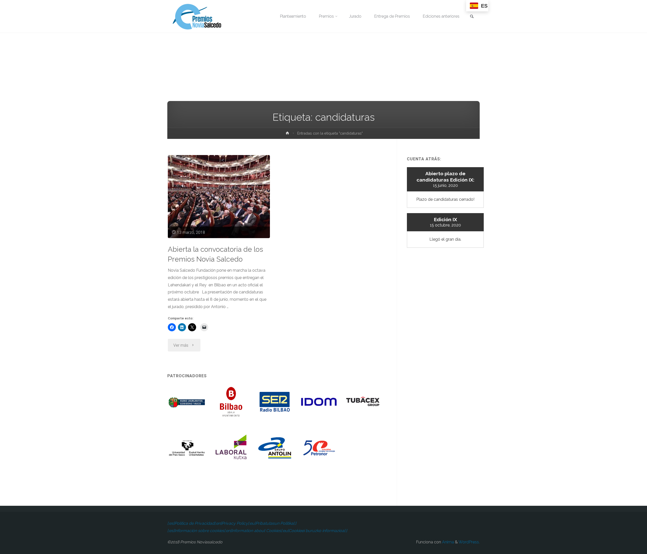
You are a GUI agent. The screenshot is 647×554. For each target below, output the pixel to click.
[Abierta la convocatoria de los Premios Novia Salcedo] (219, 196)
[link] (472, 17)
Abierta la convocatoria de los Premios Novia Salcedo (215, 254)
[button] (187, 405)
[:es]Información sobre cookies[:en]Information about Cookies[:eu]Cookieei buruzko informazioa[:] (257, 530)
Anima (447, 542)
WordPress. (469, 542)
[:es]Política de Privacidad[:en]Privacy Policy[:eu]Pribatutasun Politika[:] (231, 523)
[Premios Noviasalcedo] (197, 16)
